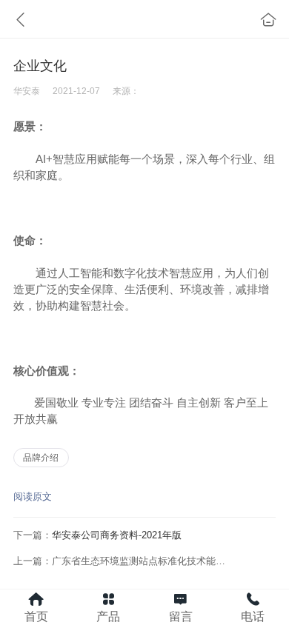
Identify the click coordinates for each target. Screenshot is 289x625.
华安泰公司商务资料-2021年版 (117, 535)
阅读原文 (32, 496)
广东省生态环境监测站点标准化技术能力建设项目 (158, 560)
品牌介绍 (41, 457)
